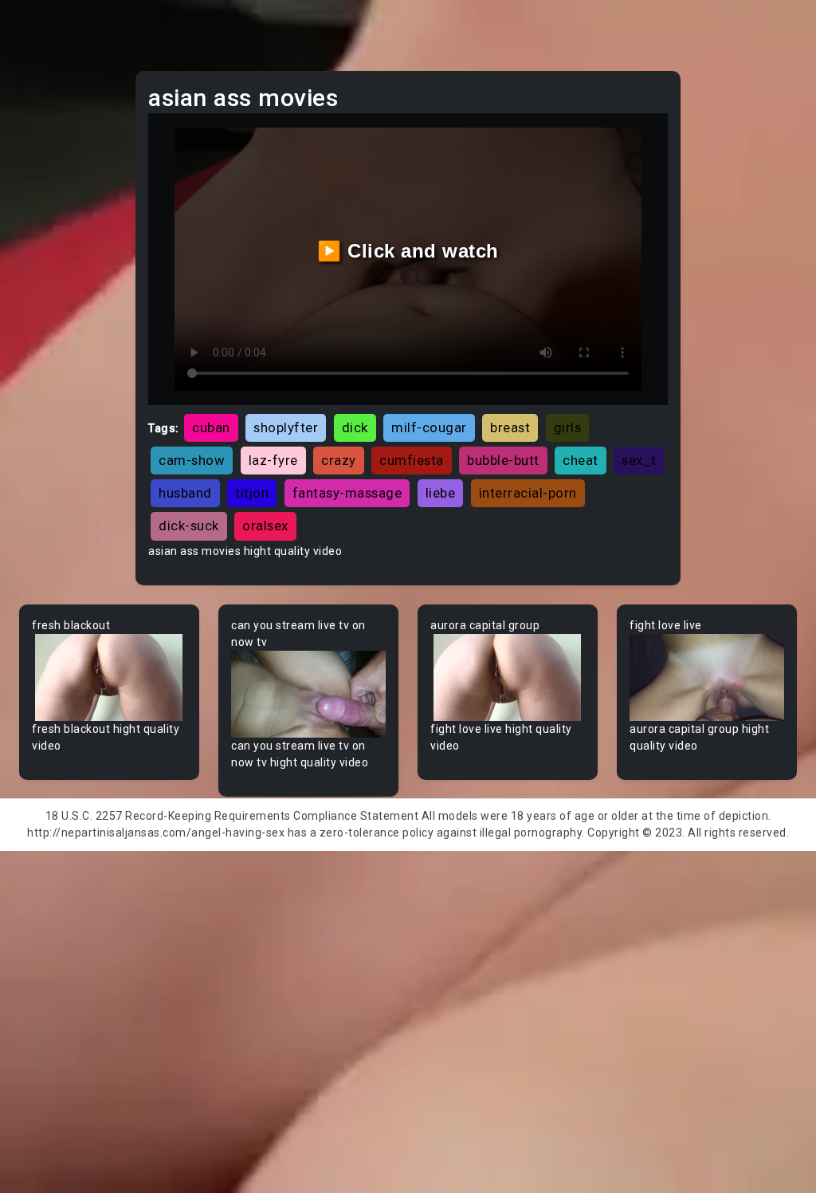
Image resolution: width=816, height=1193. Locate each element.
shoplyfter (285, 427)
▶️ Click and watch (408, 251)
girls (568, 427)
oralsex (265, 526)
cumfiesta (411, 460)
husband (185, 493)
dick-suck (189, 526)
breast (510, 427)
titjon (252, 493)
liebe (441, 493)
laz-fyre (273, 460)
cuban (211, 427)
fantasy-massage (347, 493)
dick (355, 427)
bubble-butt (503, 460)
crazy (338, 460)
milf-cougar (429, 427)
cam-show (192, 460)
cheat (580, 460)
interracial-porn (528, 493)
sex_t (639, 460)
